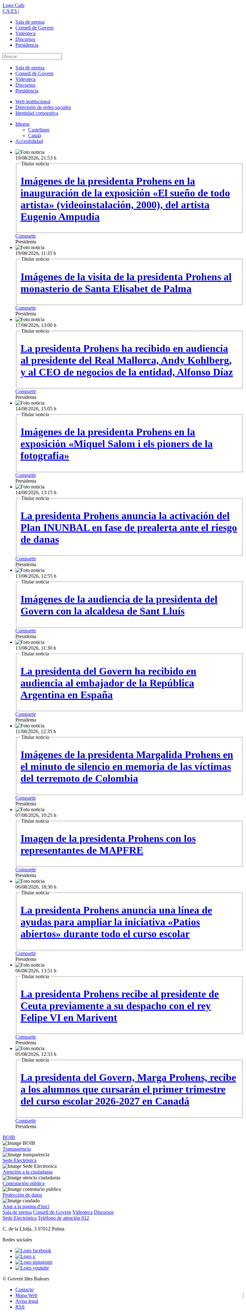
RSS (20, 1307)
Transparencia (17, 1149)
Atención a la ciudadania (28, 1172)
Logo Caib (13, 5)
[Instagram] (33, 1262)
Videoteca (25, 33)
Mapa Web (26, 1295)
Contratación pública (24, 1183)
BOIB (9, 1137)
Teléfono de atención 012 (63, 1218)
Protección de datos (22, 1195)
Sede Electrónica (20, 1160)
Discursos (25, 39)
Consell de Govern (34, 27)
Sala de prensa (30, 22)
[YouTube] (32, 1268)
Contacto (24, 1289)
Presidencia (26, 45)
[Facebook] (33, 1250)
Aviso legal (26, 1301)
